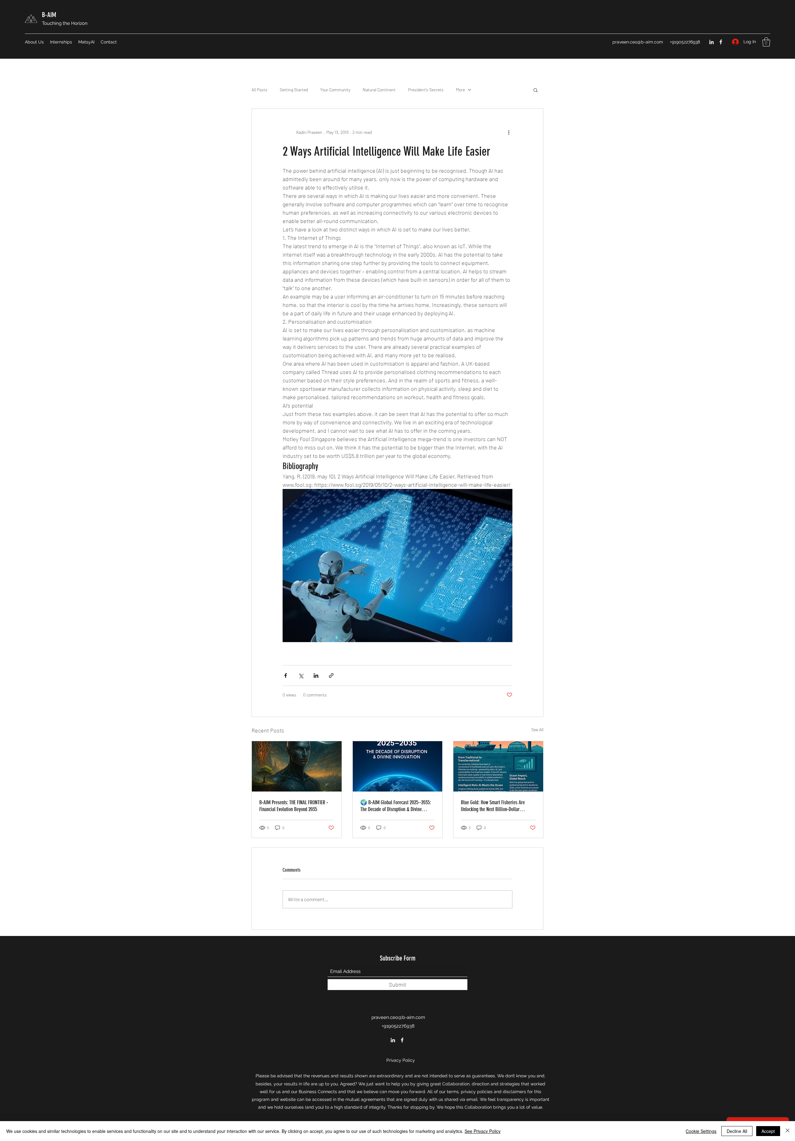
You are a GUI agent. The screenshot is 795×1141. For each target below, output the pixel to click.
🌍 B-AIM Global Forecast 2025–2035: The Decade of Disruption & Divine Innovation (395, 806)
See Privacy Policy (483, 1131)
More (460, 89)
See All (537, 729)
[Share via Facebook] (285, 675)
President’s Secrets (425, 89)
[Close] (787, 1131)
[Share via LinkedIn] (316, 675)
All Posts (259, 89)
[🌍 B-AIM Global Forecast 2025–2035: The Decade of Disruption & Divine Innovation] (398, 766)
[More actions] (508, 132)
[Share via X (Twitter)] (301, 675)
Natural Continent (379, 89)
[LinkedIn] (711, 42)
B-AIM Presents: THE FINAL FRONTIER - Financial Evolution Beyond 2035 (293, 806)
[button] (766, 42)
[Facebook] (721, 42)
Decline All (737, 1131)
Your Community (335, 89)
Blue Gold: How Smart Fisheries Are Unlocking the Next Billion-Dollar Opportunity (493, 806)
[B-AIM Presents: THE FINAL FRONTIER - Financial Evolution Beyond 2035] (297, 766)
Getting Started (294, 89)
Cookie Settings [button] (701, 1131)
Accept (768, 1131)
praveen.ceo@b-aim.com (637, 41)
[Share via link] (331, 675)
